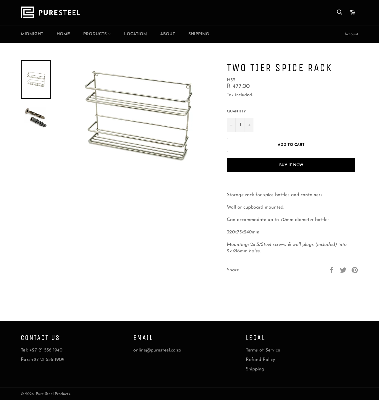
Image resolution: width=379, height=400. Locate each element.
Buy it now (291, 165)
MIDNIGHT (32, 34)
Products (95, 34)
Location (135, 34)
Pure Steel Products (53, 394)
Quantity (236, 111)
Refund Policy (260, 359)
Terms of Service (263, 350)
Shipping (198, 34)
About (167, 34)
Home (63, 34)
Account (351, 34)
